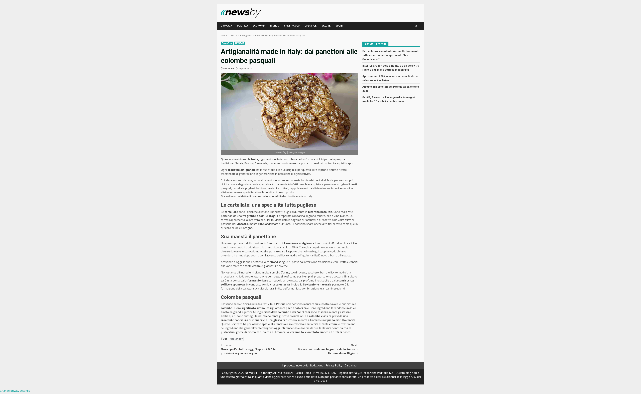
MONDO (274, 25)
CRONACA (226, 25)
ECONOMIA (259, 25)
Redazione (229, 68)
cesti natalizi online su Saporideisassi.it (326, 188)
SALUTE (326, 25)
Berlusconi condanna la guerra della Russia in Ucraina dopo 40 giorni (328, 349)
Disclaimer (351, 365)
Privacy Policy (334, 365)
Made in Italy (236, 338)
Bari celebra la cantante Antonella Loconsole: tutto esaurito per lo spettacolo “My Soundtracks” (391, 55)
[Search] (416, 26)
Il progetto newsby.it (295, 365)
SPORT (340, 25)
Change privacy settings (15, 390)
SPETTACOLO (292, 25)
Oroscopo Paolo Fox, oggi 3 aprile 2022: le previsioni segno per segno (248, 349)
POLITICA (242, 25)
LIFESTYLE (310, 25)
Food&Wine (227, 43)
